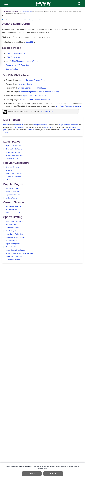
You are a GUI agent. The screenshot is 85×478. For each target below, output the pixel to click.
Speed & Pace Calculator (14, 173)
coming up (47, 127)
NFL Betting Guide (12, 209)
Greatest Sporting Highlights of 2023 (32, 88)
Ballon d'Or (30, 130)
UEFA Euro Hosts (13, 57)
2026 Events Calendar (13, 213)
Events (10, 20)
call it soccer (18, 124)
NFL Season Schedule (13, 206)
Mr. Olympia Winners (13, 152)
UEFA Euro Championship (29, 20)
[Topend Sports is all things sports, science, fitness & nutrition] (43, 4)
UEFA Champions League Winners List (34, 100)
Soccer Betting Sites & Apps (15, 250)
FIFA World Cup (19, 127)
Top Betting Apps (11, 224)
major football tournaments (68, 124)
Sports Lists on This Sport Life (34, 96)
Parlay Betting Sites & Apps (15, 237)
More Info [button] (45, 468)
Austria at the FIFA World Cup (17, 65)
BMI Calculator (11, 180)
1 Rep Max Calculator (13, 176)
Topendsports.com (26, 11)
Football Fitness (66, 130)
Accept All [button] (53, 473)
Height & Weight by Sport (14, 155)
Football (16, 20)
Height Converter (11, 170)
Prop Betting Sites (12, 231)
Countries (42, 20)
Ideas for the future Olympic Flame (32, 80)
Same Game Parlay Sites (14, 234)
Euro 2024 (30, 42)
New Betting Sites (12, 247)
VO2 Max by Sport (12, 158)
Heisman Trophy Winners (14, 149)
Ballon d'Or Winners (12, 188)
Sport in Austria (12, 69)
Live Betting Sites (12, 240)
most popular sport (40, 124)
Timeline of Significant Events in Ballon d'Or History (39, 92)
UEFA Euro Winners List (15, 53)
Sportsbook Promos (12, 227)
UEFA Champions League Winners (24, 61)
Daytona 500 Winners (13, 146)
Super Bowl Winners (13, 195)
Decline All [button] (32, 473)
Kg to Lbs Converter (13, 167)
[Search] (79, 3)
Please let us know (46, 111)
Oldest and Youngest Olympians (68, 106)
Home (4, 20)
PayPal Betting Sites (13, 244)
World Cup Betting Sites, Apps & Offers (19, 253)
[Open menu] (6, 3)
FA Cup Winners (11, 198)
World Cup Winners (12, 191)
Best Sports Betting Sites (14, 221)
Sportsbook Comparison (14, 256)
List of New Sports (24, 84)
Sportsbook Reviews (13, 260)
